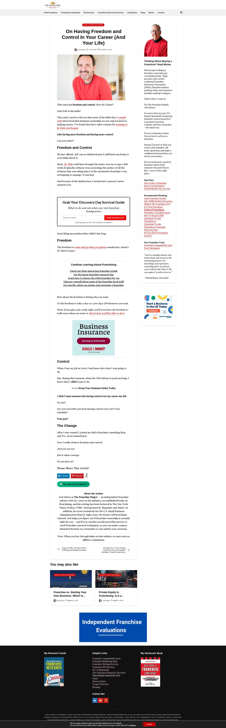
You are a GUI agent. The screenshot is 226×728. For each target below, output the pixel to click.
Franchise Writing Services (105, 664)
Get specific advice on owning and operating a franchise (93, 285)
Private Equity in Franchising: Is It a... (111, 594)
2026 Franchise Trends (155, 198)
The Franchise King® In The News (108, 673)
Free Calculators (152, 248)
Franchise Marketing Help (104, 661)
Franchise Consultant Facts (157, 213)
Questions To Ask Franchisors (152, 220)
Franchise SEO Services (103, 667)
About (151, 12)
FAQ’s (95, 678)
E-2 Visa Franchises (153, 207)
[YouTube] (100, 700)
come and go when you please (90, 247)
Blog (143, 12)
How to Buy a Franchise (155, 183)
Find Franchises (51, 12)
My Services (89, 12)
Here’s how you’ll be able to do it (106, 313)
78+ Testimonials (100, 670)
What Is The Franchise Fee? (157, 204)
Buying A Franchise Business (93, 25)
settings (133, 725)
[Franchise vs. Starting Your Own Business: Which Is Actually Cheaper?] (71, 579)
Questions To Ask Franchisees (152, 225)
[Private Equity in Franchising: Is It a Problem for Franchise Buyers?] (116, 579)
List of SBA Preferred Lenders (158, 201)
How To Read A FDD (154, 216)
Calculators (132, 12)
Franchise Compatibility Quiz (158, 245)
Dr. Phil (68, 164)
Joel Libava (82, 50)
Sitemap (96, 687)
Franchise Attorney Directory (111, 12)
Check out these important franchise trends (93, 271)
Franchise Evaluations (70, 12)
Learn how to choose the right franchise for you (93, 278)
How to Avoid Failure (154, 186)
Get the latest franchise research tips (94, 274)
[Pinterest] (105, 700)
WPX (117, 675)
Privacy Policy (99, 681)
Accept (149, 724)
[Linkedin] (94, 700)
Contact (161, 12)
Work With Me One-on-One (157, 189)
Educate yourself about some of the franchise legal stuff (93, 281)
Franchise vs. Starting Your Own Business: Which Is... (70, 594)
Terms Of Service (100, 684)
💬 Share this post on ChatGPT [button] (73, 484)
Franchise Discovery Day (155, 228)
